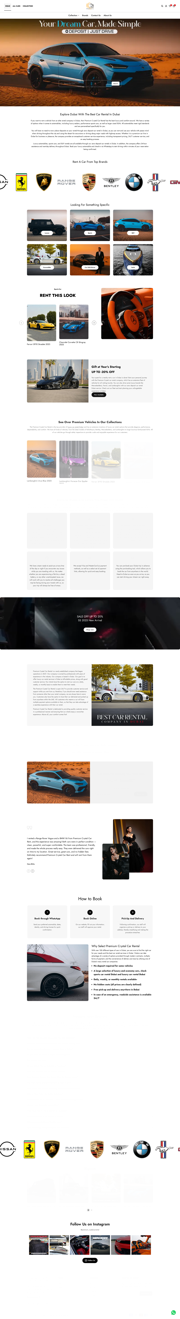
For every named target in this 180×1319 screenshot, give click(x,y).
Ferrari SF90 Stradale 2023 (38, 344)
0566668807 (127, 778)
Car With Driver (90, 267)
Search (115, 84)
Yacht (133, 267)
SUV (133, 233)
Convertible (47, 267)
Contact (93, 1295)
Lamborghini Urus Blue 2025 (39, 480)
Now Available (99, 395)
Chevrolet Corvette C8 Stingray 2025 (72, 343)
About (92, 1283)
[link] (90, 62)
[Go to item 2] (92, 1210)
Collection (94, 1291)
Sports (90, 233)
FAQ (60, 1287)
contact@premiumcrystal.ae (42, 1289)
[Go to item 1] (88, 1210)
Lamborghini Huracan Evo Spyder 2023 (73, 481)
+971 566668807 (39, 1293)
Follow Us (91, 1260)
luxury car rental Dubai (75, 426)
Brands (92, 1287)
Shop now (90, 629)
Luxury (47, 233)
